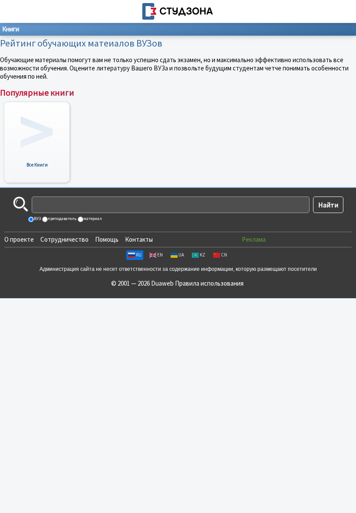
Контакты (139, 239)
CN (224, 255)
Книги (10, 29)
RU (139, 255)
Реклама (254, 239)
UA (181, 255)
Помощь (107, 239)
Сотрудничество (64, 239)
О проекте (19, 239)
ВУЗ (37, 218)
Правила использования (209, 283)
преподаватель (61, 218)
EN (160, 255)
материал (92, 218)
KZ (202, 255)
